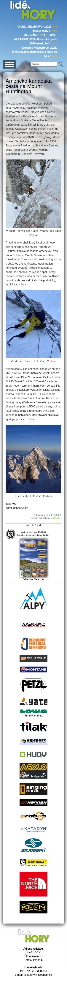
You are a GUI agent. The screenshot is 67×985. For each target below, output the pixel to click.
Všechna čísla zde (33, 579)
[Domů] (33, 19)
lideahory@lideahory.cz (38, 974)
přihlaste (56, 518)
